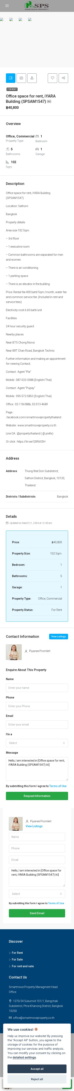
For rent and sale (23, 966)
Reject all (37, 1079)
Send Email (37, 913)
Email (9, 715)
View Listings (58, 636)
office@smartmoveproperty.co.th (33, 1017)
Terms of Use (58, 786)
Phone (10, 697)
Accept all (37, 1068)
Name (10, 679)
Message (12, 752)
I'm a (9, 734)
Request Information (37, 796)
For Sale (17, 959)
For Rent (12, 89)
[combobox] (37, 743)
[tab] (10, 78)
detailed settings (24, 1057)
